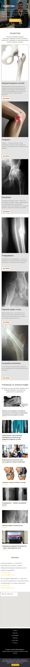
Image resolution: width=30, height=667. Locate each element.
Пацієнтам (15, 633)
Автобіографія (15, 635)
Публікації (15, 638)
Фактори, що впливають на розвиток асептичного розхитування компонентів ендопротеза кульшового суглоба (14, 413)
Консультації (15, 640)
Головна (15, 630)
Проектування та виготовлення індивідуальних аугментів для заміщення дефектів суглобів (12, 437)
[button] (27, 4)
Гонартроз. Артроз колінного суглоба (14, 482)
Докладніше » (5, 416)
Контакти (15, 642)
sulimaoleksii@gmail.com (8, 575)
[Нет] (28, 662)
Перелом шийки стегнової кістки (12, 525)
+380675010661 (5, 572)
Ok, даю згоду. (15, 664)
